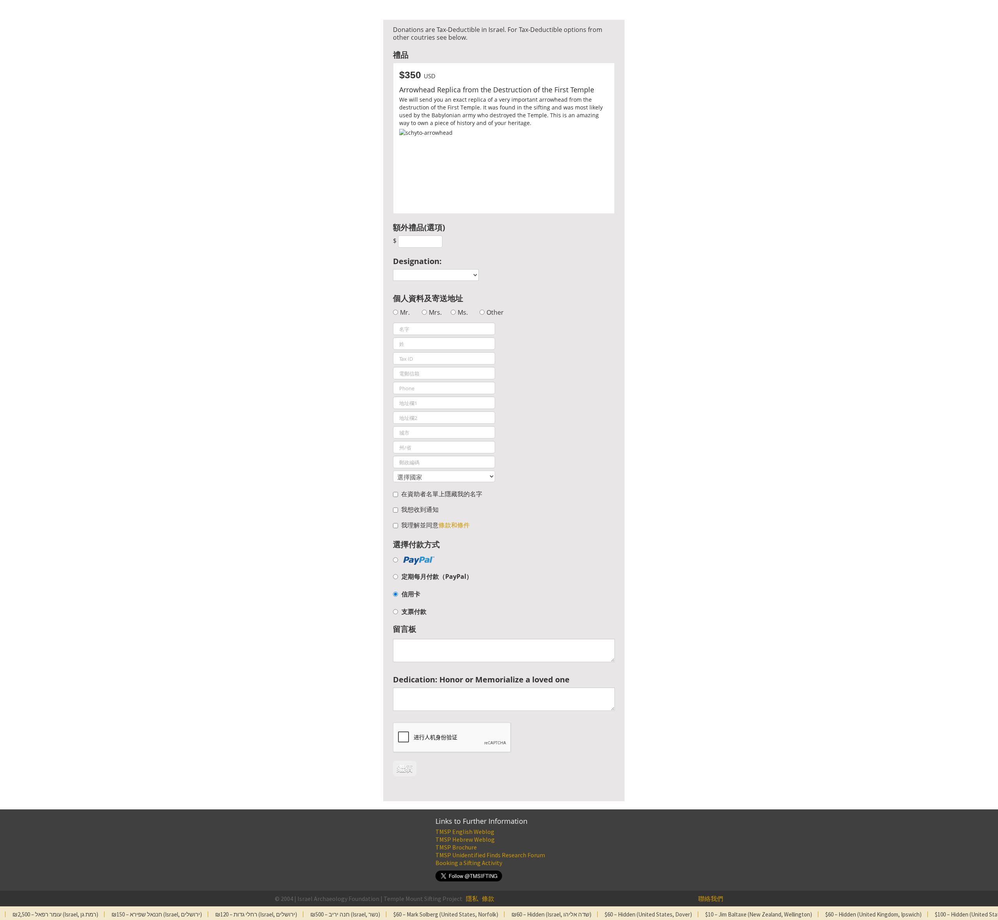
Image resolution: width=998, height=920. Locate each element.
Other (495, 312)
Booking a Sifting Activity (468, 863)
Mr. (405, 312)
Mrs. (435, 312)
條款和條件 (454, 525)
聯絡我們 (710, 898)
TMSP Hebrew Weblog (465, 839)
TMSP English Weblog (464, 831)
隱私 (472, 898)
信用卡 (411, 594)
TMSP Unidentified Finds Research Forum (490, 855)
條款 (488, 898)
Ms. (463, 312)
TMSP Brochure (456, 847)
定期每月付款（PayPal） (437, 576)
